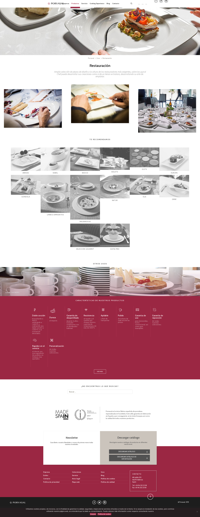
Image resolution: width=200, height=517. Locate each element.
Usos (98, 58)
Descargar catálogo (126, 451)
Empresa (65, 3)
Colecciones (76, 472)
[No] (197, 511)
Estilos (45, 475)
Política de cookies (108, 479)
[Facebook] (94, 502)
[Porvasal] (56, 3)
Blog (108, 3)
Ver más (100, 371)
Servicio (84, 3)
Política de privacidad (51, 482)
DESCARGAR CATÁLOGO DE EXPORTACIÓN (126, 458)
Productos (75, 3)
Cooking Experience (97, 3)
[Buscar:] (132, 3)
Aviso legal (76, 479)
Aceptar (93, 514)
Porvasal (91, 58)
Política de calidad (108, 482)
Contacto (115, 3)
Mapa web (76, 482)
